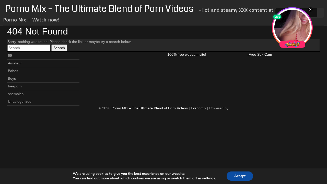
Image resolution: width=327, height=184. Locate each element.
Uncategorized (19, 101)
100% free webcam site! (186, 54)
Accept (240, 176)
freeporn (15, 86)
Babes (13, 71)
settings (208, 178)
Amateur (15, 63)
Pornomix (198, 108)
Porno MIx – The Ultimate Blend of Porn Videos (99, 8)
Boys (12, 78)
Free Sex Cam (260, 54)
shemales (16, 94)
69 (10, 55)
